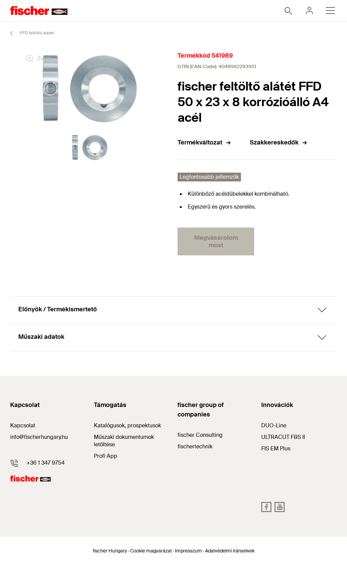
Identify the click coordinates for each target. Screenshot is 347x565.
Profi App (105, 456)
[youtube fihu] (279, 507)
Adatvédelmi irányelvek (229, 551)
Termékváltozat (200, 142)
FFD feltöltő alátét (36, 33)
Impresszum (188, 551)
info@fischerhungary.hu (39, 437)
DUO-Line (273, 425)
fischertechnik (195, 446)
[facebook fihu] (266, 507)
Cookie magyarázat (151, 551)
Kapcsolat (22, 425)
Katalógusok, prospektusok (127, 425)
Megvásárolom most (216, 241)
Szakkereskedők (274, 142)
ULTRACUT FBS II (283, 437)
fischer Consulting (200, 435)
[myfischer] (309, 10)
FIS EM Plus (275, 448)
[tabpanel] (90, 147)
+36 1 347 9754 (45, 462)
